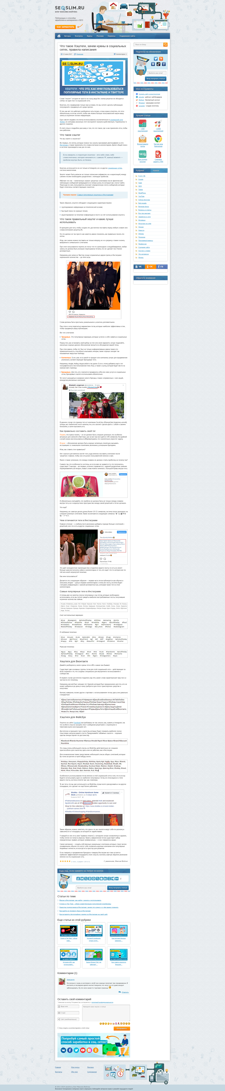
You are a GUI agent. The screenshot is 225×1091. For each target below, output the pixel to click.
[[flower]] (119, 1023)
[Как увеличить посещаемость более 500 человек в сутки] (142, 126)
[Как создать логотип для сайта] (142, 157)
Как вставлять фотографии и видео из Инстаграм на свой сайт (83, 914)
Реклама (100, 36)
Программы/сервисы (145, 240)
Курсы (89, 36)
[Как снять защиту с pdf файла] (158, 157)
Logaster (142, 106)
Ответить (125, 992)
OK (150, 267)
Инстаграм (64, 145)
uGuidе (141, 97)
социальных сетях (115, 168)
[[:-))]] (121, 1023)
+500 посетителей (143, 130)
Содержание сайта (127, 36)
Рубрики (140, 170)
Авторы (67, 36)
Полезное (80, 54)
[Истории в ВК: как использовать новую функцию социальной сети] (69, 960)
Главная (58, 1067)
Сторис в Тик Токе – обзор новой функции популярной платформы (85, 904)
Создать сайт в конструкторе (149, 94)
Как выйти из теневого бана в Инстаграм (75, 911)
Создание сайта (144, 247)
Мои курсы (75, 1067)
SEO (140, 186)
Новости (141, 230)
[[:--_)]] (126, 1023)
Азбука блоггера (144, 200)
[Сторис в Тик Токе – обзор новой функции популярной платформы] (69, 936)
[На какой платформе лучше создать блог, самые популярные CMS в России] (94, 936)
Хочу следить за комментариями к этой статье (74, 1028)
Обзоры (141, 234)
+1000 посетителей (158, 130)
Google (140, 179)
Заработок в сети (144, 217)
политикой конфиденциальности (102, 1002)
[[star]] (111, 1023)
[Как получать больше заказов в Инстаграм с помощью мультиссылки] (119, 936)
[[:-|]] (129, 1023)
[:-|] (108, 1023)
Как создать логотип (142, 160)
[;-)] (106, 1023)
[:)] (100, 1023)
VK (139, 267)
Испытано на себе (144, 223)
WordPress (142, 193)
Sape (140, 183)
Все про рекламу (144, 213)
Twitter (140, 189)
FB (162, 267)
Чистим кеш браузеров (158, 145)
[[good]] (113, 1023)
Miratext (142, 103)
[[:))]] (124, 1023)
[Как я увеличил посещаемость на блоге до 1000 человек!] (158, 126)
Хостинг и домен (144, 251)
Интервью (141, 220)
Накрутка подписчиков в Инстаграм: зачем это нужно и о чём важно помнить (88, 907)
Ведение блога (143, 206)
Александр (71, 980)
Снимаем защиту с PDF (158, 160)
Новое (156, 170)
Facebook (77, 723)
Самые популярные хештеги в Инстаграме (95, 195)
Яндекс (141, 257)
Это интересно (143, 254)
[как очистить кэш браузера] (158, 142)
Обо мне (74, 1072)
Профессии (142, 244)
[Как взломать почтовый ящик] (142, 142)
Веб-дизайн (142, 203)
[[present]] (116, 1023)
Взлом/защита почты (142, 145)
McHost (141, 100)
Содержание (92, 1072)
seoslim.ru (69, 1087)
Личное (141, 227)
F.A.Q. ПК (141, 176)
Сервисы (111, 36)
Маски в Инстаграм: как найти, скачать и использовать (80, 900)
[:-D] (103, 1023)
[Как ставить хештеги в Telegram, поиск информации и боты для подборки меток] (119, 960)
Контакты (79, 36)
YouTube (141, 196)
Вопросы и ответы (144, 210)
